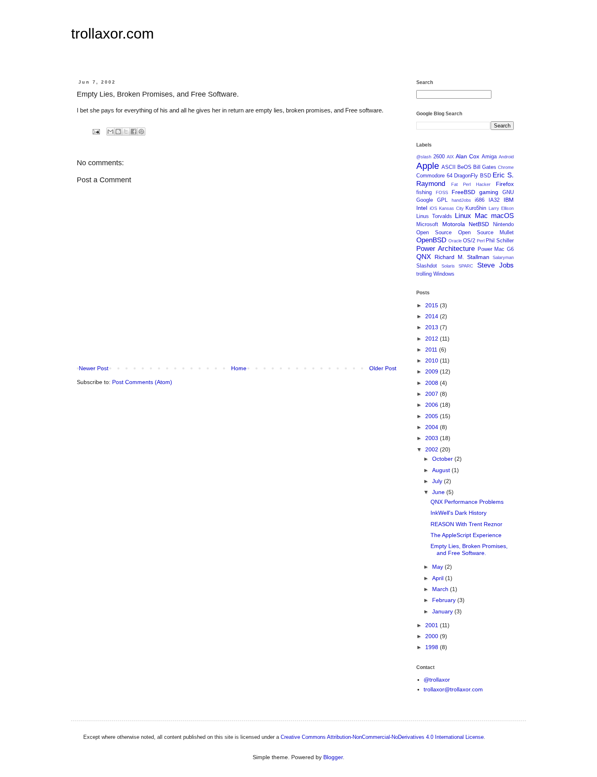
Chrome (506, 167)
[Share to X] (126, 131)
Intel (421, 208)
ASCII (448, 167)
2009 (432, 371)
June (439, 492)
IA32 (494, 200)
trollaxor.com (112, 33)
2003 (432, 438)
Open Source (434, 232)
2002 (432, 449)
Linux (463, 216)
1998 (432, 647)
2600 (439, 157)
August (442, 470)
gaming (488, 192)
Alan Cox (468, 156)
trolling (424, 274)
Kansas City (451, 208)
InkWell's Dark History (458, 512)
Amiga (489, 157)
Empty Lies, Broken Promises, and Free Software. (469, 549)
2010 (432, 360)
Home (239, 368)
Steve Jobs (495, 265)
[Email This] (110, 131)
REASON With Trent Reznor (466, 524)
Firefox (505, 184)
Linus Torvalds (434, 216)
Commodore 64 (434, 176)
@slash (423, 156)
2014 (432, 316)
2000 (432, 636)
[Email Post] (96, 131)
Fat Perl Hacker (471, 184)
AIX (450, 156)
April (438, 578)
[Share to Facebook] (134, 131)
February (444, 600)
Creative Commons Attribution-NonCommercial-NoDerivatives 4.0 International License (382, 737)
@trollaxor (437, 679)
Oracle (455, 240)
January (443, 611)
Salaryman (503, 257)
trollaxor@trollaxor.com (453, 689)
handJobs (461, 200)
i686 (480, 200)
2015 (432, 305)
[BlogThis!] (118, 131)
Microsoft (427, 224)
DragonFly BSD (472, 176)
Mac (481, 216)
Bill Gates (484, 167)
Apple (427, 166)
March (441, 589)
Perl (481, 240)
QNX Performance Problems (467, 502)
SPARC (466, 265)
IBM (509, 199)
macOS (502, 216)
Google (424, 200)
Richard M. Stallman (462, 257)
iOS (433, 208)
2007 (432, 394)
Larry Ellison (501, 208)
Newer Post (93, 368)
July (438, 481)
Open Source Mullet (486, 232)
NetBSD (479, 224)
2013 (432, 327)
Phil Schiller (500, 241)
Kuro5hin (475, 208)
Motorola (453, 224)
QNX (423, 257)
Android (506, 156)
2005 (432, 416)
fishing (424, 192)
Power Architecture (445, 249)
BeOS (464, 167)
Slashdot (426, 266)
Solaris (448, 265)
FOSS (442, 192)
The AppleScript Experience (466, 535)
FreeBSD (463, 192)
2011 (432, 349)
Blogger (333, 757)
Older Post (382, 368)
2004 (432, 427)
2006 (432, 404)
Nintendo (503, 224)
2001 (432, 625)
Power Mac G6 (496, 249)
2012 (432, 338)
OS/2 (469, 241)
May (438, 566)
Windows (443, 274)
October (443, 458)
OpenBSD (431, 240)
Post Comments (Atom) (142, 382)
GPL (442, 200)
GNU (508, 192)
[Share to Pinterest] (141, 131)
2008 (432, 383)
